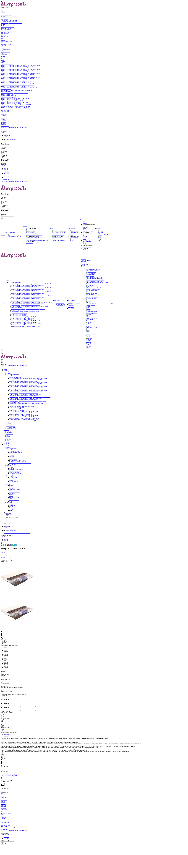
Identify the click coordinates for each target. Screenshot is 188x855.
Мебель (11, 486)
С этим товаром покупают (10, 775)
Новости (3, 801)
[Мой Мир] (5, 545)
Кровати (11, 468)
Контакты (3, 804)
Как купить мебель (5, 819)
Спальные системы (14, 451)
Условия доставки (5, 823)
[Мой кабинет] (1, 352)
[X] (8, 545)
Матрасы (11, 456)
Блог (2, 814)
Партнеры (3, 805)
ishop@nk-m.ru (5, 165)
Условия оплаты (5, 822)
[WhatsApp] (12, 545)
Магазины (3, 812)
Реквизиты (3, 818)
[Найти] (2, 11)
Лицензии (3, 806)
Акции (2, 794)
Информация (4, 809)
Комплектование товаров (15, 377)
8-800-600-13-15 (5, 126)
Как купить (9, 424)
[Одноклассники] (3, 545)
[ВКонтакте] (1, 545)
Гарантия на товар (5, 825)
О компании (4, 800)
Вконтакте (6, 168)
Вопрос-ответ (4, 826)
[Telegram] (16, 545)
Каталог (8, 447)
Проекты (3, 815)
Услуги (8, 373)
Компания (9, 432)
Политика (3, 817)
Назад (9, 372)
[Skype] (14, 545)
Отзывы (6, 736)
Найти (2, 843)
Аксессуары (12, 505)
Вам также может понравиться (11, 774)
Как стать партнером (6, 813)
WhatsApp (6, 169)
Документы (3, 808)
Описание (6, 734)
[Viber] (10, 545)
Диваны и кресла (13, 477)
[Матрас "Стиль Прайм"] (17, 594)
